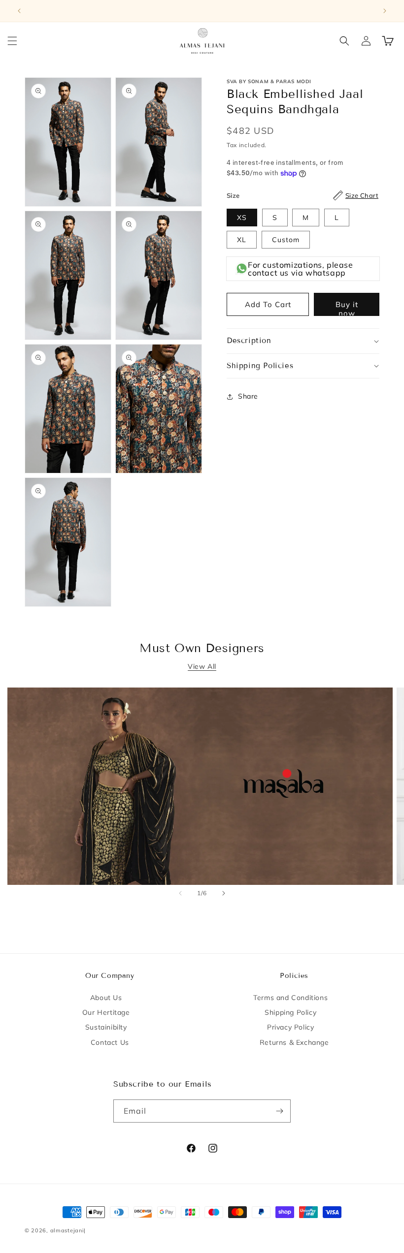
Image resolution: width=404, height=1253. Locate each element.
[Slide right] (224, 893)
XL (241, 239)
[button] (12, 41)
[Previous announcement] (19, 11)
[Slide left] (180, 893)
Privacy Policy (290, 1027)
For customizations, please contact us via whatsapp (300, 269)
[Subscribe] (279, 1111)
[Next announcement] (385, 11)
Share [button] (248, 396)
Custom (286, 239)
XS (242, 217)
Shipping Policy (290, 1012)
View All (202, 666)
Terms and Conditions (290, 997)
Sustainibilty (106, 1027)
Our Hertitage (106, 1012)
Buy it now (347, 308)
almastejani (67, 1230)
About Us (106, 997)
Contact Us (110, 1042)
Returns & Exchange (294, 1042)
